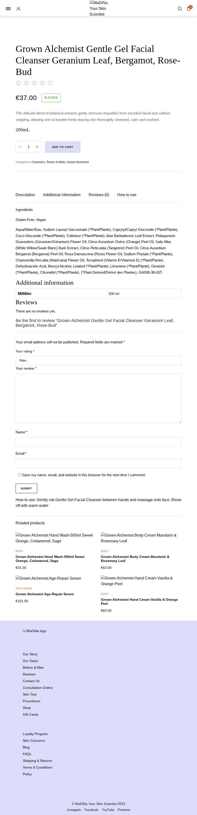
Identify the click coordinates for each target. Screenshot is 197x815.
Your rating (25, 351)
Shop (27, 708)
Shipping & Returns (37, 761)
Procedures (31, 701)
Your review (26, 368)
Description (25, 195)
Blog (26, 747)
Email (21, 453)
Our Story (30, 654)
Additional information (61, 195)
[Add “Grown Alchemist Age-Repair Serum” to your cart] (89, 584)
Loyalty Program (35, 734)
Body (20, 551)
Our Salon (30, 661)
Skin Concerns (34, 740)
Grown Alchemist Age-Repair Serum (45, 594)
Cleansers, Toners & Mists (48, 162)
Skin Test (30, 694)
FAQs (27, 754)
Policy (27, 774)
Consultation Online (38, 688)
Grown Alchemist (78, 162)
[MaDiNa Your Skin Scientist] (99, 8)
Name (22, 432)
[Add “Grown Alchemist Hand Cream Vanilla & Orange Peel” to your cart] (174, 584)
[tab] (25, 195)
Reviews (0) (99, 195)
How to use (126, 195)
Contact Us (31, 681)
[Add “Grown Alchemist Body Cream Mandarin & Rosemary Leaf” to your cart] (174, 541)
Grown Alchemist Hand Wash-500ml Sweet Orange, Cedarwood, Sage (50, 559)
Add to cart (62, 147)
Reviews (29, 674)
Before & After (33, 667)
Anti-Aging (24, 588)
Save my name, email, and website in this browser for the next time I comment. (84, 475)
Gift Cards (30, 714)
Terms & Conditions (37, 767)
